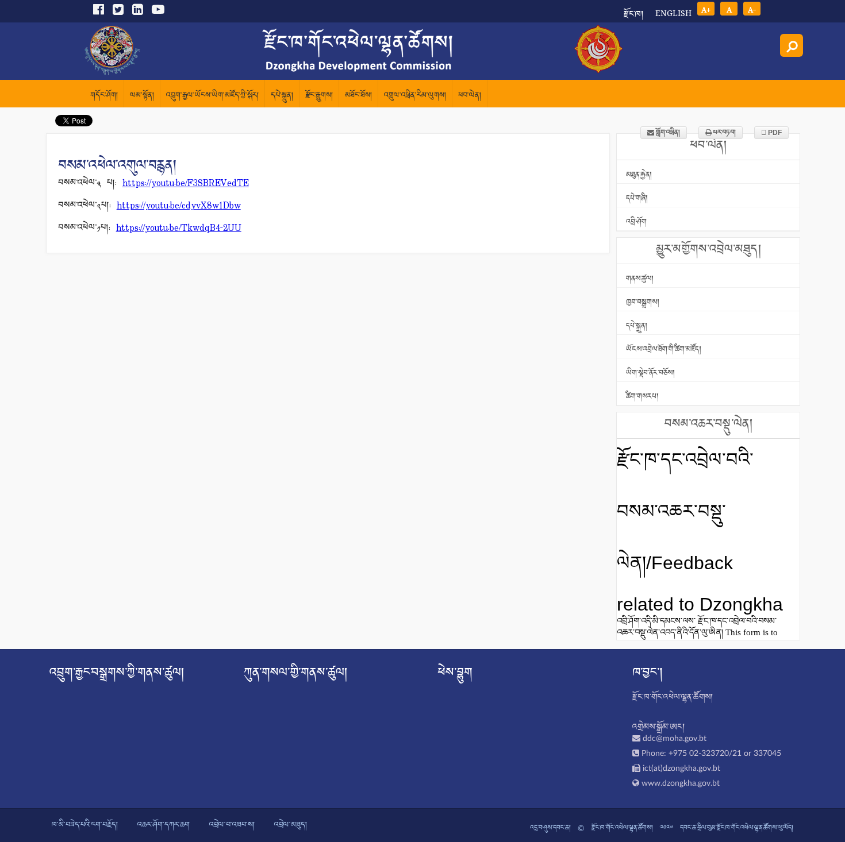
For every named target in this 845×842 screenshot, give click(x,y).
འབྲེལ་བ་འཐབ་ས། (232, 825)
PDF (774, 133)
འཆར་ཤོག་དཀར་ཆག (163, 825)
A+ (705, 9)
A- (752, 9)
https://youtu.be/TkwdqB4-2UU (178, 228)
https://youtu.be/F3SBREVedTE (185, 183)
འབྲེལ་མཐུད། (290, 825)
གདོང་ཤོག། (104, 96)
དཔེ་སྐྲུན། (282, 96)
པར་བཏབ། (724, 133)
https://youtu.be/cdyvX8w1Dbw (179, 206)
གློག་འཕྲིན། (667, 133)
